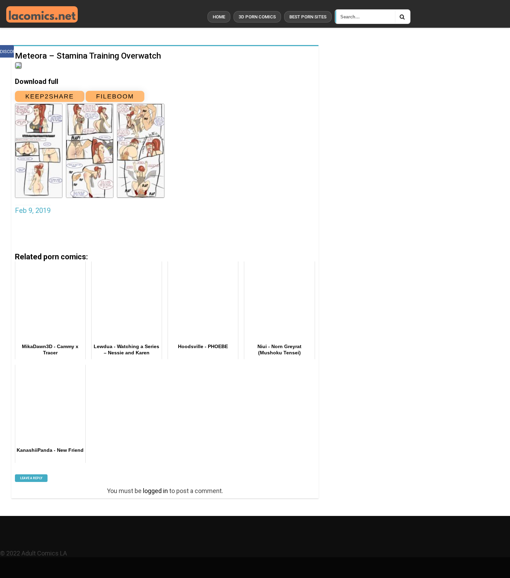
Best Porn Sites (307, 16)
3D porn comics (257, 16)
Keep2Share (49, 96)
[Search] (402, 17)
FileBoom (115, 96)
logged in (155, 490)
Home (219, 16)
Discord (7, 51)
